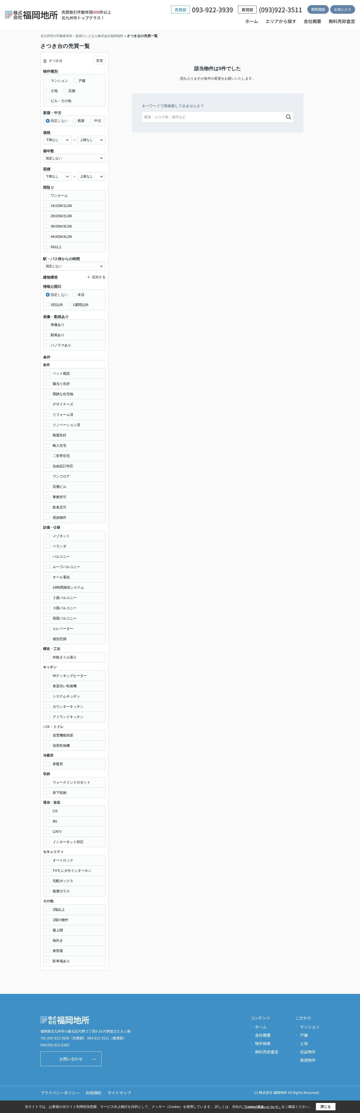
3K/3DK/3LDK (61, 226)
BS (55, 821)
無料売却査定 (342, 21)
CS (55, 811)
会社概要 (312, 21)
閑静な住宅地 (63, 394)
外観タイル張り (65, 657)
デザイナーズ (63, 404)
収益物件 (308, 1052)
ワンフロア (61, 476)
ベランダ (59, 546)
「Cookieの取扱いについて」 (261, 1107)
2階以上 (59, 909)
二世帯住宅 (61, 456)
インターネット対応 (68, 842)
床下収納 (59, 793)
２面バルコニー (65, 598)
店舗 (71, 91)
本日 (81, 295)
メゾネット (61, 536)
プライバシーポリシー (60, 1093)
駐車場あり (61, 961)
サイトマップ (119, 1093)
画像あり (57, 325)
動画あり (57, 335)
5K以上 (56, 247)
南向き (58, 940)
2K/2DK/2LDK (61, 216)
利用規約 (93, 1093)
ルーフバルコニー (66, 567)
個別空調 (59, 639)
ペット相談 (61, 373)
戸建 (82, 81)
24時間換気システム (68, 587)
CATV (57, 832)
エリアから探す (280, 21)
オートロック (63, 860)
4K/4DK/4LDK (61, 237)
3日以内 (57, 305)
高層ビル (59, 487)
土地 (54, 91)
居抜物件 (59, 517)
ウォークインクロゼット (71, 782)
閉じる (326, 1107)
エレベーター (63, 629)
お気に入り (342, 9)
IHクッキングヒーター (70, 676)
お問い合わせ (71, 1059)
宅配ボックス (63, 881)
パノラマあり (61, 345)
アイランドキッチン (68, 717)
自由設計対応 (63, 466)
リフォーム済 (63, 415)
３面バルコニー (65, 608)
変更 (99, 61)
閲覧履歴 (318, 9)
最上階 (58, 930)
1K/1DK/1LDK (61, 206)
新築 (81, 121)
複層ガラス (61, 891)
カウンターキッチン (68, 706)
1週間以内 (80, 305)
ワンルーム (59, 195)
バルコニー (61, 556)
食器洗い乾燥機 (65, 686)
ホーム (251, 21)
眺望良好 (59, 435)
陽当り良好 (61, 384)
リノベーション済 (66, 425)
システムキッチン (66, 696)
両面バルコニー (65, 618)
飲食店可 (59, 507)
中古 (97, 121)
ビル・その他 (61, 101)
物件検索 (263, 1043)
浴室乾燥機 (61, 745)
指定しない (59, 121)
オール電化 (61, 577)
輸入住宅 (59, 445)
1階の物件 (60, 920)
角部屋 (58, 951)
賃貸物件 (308, 1060)
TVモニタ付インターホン (72, 871)
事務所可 (59, 497)
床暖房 (58, 764)
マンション (59, 81)
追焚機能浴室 (63, 735)
